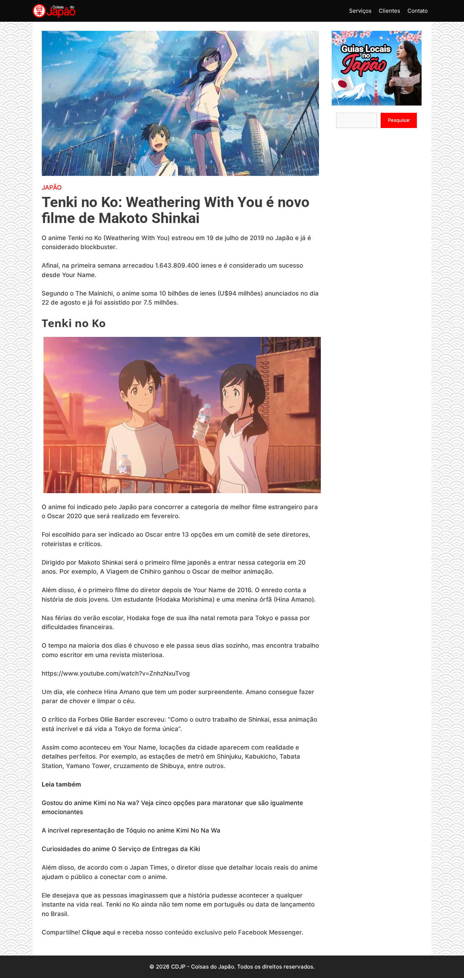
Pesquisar (399, 120)
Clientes (389, 10)
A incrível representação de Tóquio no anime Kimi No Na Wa (131, 830)
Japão (52, 187)
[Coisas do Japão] (54, 11)
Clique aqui (98, 932)
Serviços (360, 10)
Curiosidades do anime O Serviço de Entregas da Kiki (122, 849)
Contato (417, 10)
